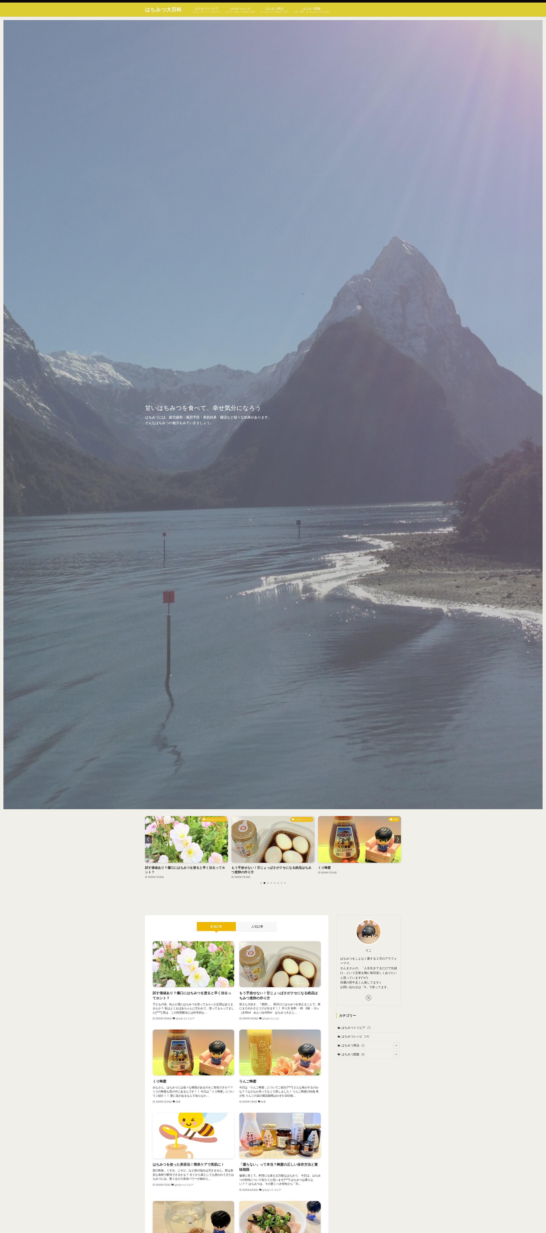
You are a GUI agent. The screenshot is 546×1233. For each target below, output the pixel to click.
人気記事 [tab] (257, 926)
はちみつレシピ (355, 1036)
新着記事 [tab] (216, 926)
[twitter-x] (368, 998)
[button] (261, 883)
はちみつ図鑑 (352, 1054)
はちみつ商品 (352, 1045)
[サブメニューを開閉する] (396, 1046)
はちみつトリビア (355, 1027)
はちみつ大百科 (163, 9)
